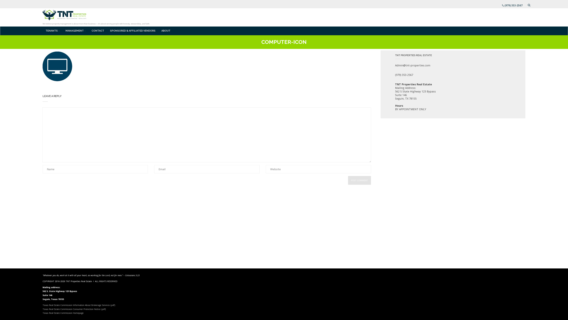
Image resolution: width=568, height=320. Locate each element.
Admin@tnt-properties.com (412, 65)
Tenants (52, 30)
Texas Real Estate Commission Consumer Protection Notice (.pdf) (74, 309)
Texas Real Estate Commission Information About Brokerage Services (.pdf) (79, 305)
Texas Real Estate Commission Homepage (63, 313)
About (165, 30)
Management (75, 30)
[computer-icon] (57, 80)
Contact (98, 30)
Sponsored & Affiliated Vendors (132, 30)
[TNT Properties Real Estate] (64, 21)
